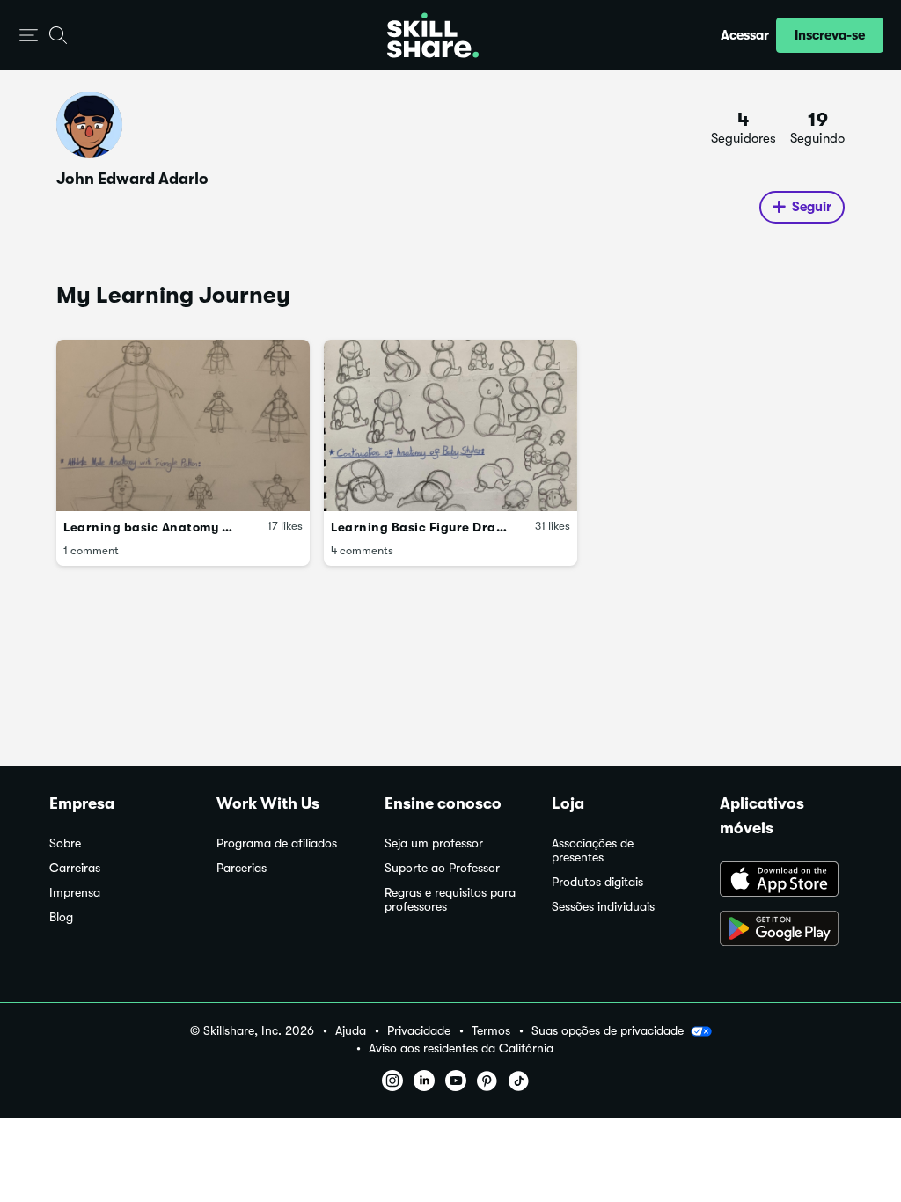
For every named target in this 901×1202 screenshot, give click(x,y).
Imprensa (74, 892)
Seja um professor (434, 843)
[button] (29, 36)
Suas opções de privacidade (607, 1030)
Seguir (811, 207)
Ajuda (350, 1030)
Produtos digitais (597, 882)
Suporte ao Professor (442, 868)
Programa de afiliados (276, 843)
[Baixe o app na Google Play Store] (786, 930)
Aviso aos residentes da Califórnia (461, 1048)
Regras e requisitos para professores (450, 899)
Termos (491, 1030)
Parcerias (241, 868)
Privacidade (418, 1030)
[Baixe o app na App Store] (786, 880)
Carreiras (74, 868)
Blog (61, 917)
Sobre (65, 843)
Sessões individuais (603, 906)
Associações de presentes (593, 850)
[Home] (433, 35)
